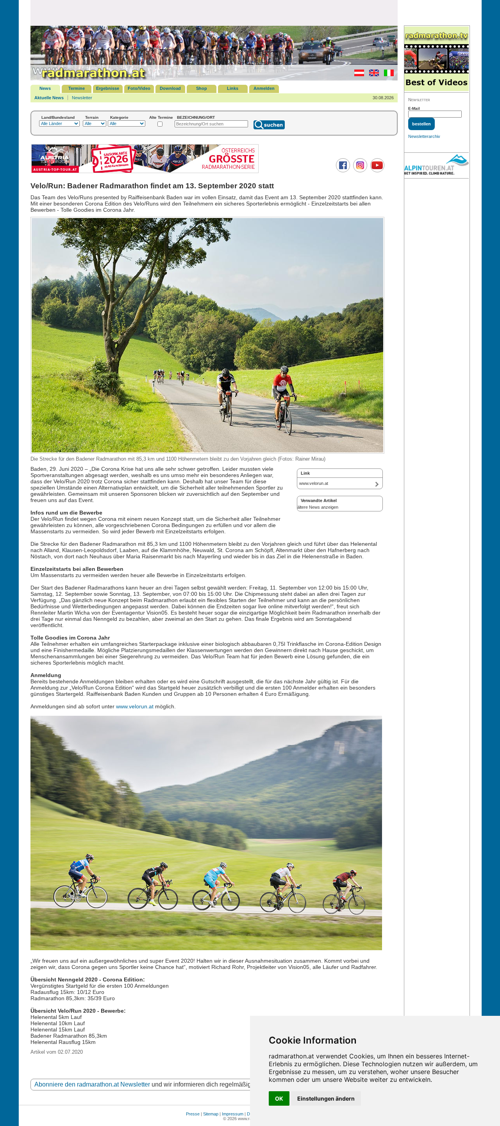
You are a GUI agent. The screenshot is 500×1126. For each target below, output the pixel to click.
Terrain (91, 117)
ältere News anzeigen (317, 507)
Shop (201, 88)
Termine (76, 88)
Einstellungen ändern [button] (326, 1098)
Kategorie (119, 117)
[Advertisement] (214, 12)
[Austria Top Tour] (145, 172)
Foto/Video (139, 88)
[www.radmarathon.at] (89, 79)
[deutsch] (357, 74)
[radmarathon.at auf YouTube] (376, 170)
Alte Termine (161, 117)
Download (170, 88)
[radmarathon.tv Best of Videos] (436, 59)
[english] (372, 74)
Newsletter (82, 97)
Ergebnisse (107, 88)
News (45, 88)
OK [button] (279, 1098)
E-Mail (414, 108)
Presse (193, 1114)
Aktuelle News (49, 97)
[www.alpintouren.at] (436, 166)
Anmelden (264, 88)
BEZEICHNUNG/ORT (196, 117)
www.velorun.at (135, 706)
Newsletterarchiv (424, 136)
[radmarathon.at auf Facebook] (342, 170)
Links (232, 88)
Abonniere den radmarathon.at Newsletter (92, 1084)
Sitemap (210, 1114)
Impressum (232, 1114)
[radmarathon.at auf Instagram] (359, 170)
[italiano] (387, 74)
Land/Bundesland (58, 117)
